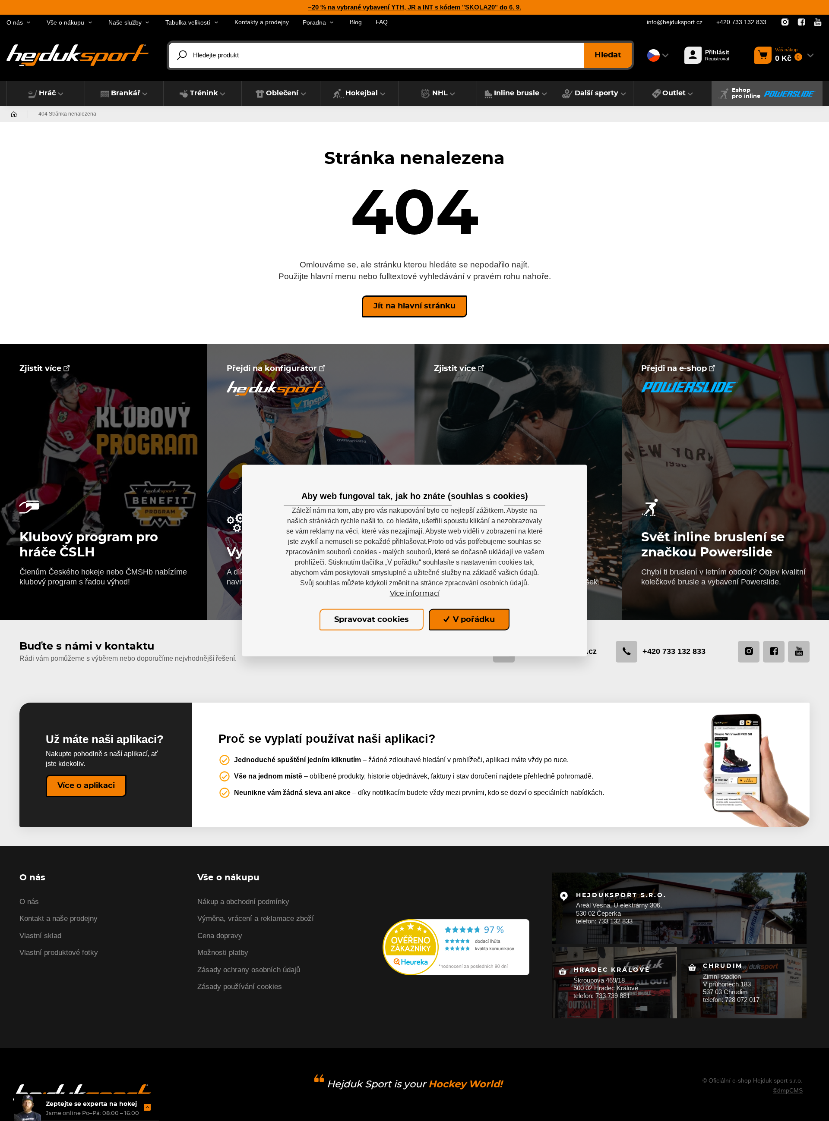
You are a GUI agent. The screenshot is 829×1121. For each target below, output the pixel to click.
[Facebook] (801, 22)
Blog (356, 22)
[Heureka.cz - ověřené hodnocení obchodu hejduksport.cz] (456, 946)
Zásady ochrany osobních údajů (248, 970)
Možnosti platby (222, 952)
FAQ (382, 22)
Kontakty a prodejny (261, 22)
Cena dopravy (219, 936)
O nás (29, 902)
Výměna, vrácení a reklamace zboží (255, 918)
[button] (46, 93)
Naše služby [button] (125, 22)
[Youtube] (818, 22)
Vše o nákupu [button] (65, 22)
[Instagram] (785, 22)
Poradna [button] (314, 22)
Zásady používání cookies (239, 987)
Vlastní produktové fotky (58, 952)
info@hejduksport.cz (674, 22)
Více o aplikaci (86, 786)
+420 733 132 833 (741, 22)
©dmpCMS (788, 1090)
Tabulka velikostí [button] (187, 22)
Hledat (608, 55)
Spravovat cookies (371, 619)
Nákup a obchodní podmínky (243, 902)
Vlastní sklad (40, 936)
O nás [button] (14, 22)
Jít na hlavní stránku (414, 306)
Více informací (415, 593)
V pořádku (473, 619)
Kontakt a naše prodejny (58, 918)
